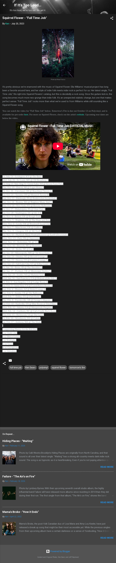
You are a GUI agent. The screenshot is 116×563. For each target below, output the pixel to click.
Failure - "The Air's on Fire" (18, 476)
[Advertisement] (58, 401)
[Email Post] (10, 361)
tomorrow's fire (77, 367)
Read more (107, 467)
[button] (112, 18)
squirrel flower (59, 367)
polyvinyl (43, 367)
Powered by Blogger (60, 551)
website (80, 114)
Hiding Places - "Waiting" (17, 441)
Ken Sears (30, 367)
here (26, 114)
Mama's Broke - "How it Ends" (20, 511)
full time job (15, 367)
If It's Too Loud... (27, 5)
